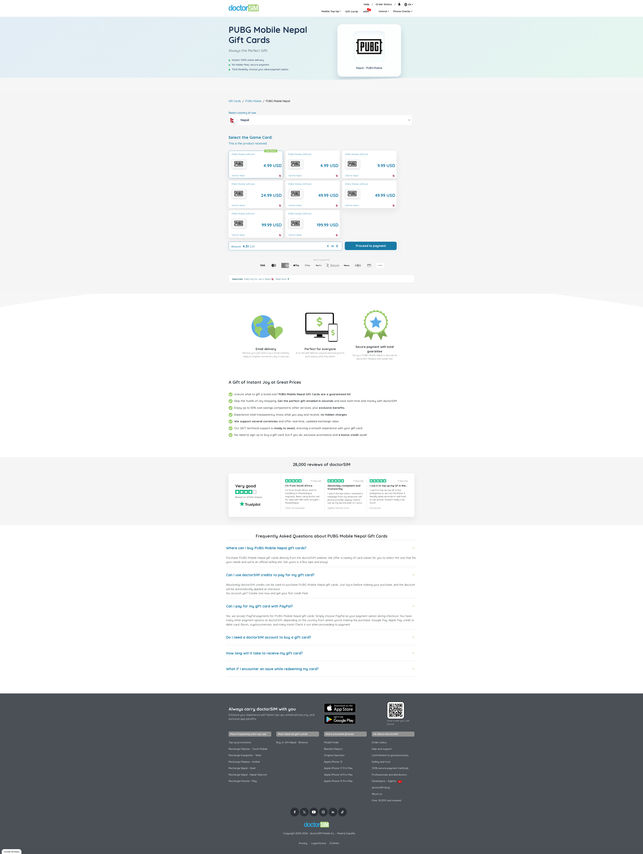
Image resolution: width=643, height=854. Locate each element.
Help (366, 4)
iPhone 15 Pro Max (338, 781)
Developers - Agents (386, 781)
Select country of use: (243, 112)
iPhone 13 (333, 761)
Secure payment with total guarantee (374, 349)
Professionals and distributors (389, 774)
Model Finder (331, 742)
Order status (379, 742)
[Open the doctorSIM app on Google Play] (340, 719)
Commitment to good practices (390, 755)
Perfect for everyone (320, 349)
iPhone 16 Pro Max (338, 774)
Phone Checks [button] (401, 11)
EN (409, 4)
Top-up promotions (240, 742)
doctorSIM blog (381, 787)
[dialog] (11, 851)
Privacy (303, 843)
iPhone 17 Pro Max (338, 768)
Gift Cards (235, 101)
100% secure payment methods (390, 768)
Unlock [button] (383, 11)
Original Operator (334, 755)
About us (377, 793)
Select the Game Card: (251, 137)
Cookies (334, 843)
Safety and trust (381, 761)
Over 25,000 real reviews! (386, 800)
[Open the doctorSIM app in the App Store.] (340, 708)
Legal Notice (318, 843)
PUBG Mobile (253, 101)
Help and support (382, 748)
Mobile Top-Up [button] (330, 11)
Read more (282, 279)
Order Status (384, 4)
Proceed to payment (371, 246)
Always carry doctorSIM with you (262, 708)
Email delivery (266, 349)
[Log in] (399, 4)
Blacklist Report (333, 748)
